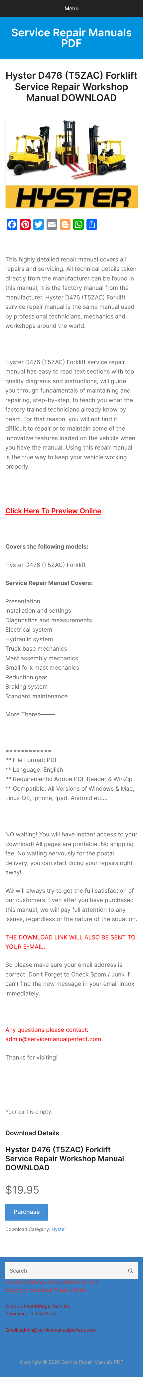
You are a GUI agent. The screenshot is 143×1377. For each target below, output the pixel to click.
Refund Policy (80, 1282)
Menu (72, 8)
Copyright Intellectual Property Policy (46, 1290)
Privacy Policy (45, 1282)
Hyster (59, 1229)
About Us (15, 1282)
